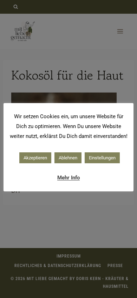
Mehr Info (68, 178)
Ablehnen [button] (68, 157)
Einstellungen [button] (102, 157)
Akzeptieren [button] (35, 157)
